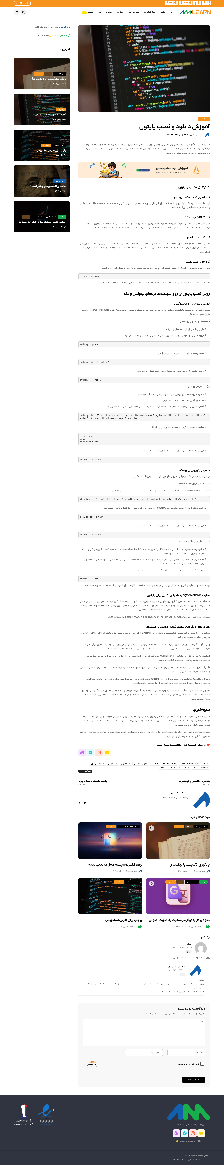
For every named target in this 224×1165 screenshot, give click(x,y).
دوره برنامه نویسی (173, 768)
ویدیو (88, 12)
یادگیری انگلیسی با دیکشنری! (194, 783)
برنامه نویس (125, 764)
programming (169, 764)
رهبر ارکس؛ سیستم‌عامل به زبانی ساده (115, 865)
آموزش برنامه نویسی (140, 764)
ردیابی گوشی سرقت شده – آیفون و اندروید (42, 222)
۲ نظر (168, 134)
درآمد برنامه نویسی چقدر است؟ (48, 186)
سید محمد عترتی (130, 926)
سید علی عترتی (196, 134)
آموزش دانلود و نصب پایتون (50, 114)
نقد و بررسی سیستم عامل (128, 826)
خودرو (109, 12)
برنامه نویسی (112, 764)
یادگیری (204, 119)
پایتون (186, 768)
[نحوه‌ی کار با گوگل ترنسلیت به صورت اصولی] (178, 896)
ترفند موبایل (37, 217)
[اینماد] (46, 1114)
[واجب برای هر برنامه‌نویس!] (110, 896)
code (205, 764)
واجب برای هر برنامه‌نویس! (92, 783)
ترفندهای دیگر (132, 882)
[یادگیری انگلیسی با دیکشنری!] (178, 840)
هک (162, 768)
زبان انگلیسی (200, 826)
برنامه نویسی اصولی (97, 764)
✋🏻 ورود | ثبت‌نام (22, 3)
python (154, 764)
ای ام (173, 12)
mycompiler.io (202, 601)
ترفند (162, 12)
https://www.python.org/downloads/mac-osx (126, 549)
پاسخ (188, 952)
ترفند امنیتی (50, 217)
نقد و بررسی (133, 12)
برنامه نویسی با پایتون (200, 768)
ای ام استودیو (202, 1159)
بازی (99, 12)
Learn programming (188, 764)
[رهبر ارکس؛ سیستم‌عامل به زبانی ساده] (110, 840)
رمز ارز (120, 12)
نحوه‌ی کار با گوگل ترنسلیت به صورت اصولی (179, 920)
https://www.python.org (105, 203)
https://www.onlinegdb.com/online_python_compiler (154, 617)
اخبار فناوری (150, 12)
